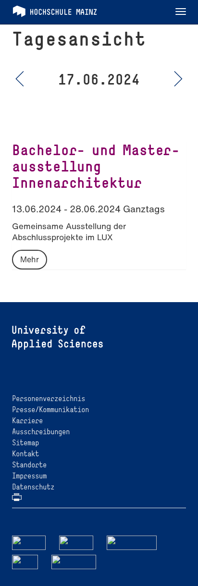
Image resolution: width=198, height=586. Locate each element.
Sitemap (25, 442)
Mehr (29, 259)
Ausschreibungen (41, 431)
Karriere (27, 420)
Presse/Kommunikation (50, 409)
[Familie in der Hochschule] (74, 561)
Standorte (29, 464)
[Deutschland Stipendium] (29, 542)
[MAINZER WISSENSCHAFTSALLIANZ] (132, 542)
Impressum (29, 475)
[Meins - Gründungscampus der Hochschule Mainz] (76, 542)
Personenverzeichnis (48, 398)
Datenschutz (33, 486)
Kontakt (25, 453)
